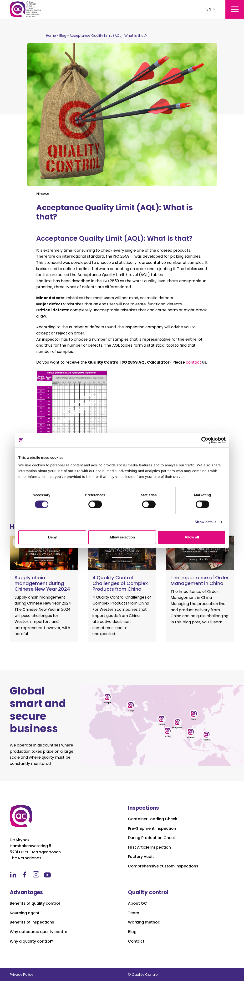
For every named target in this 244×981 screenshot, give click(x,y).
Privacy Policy (21, 974)
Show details (205, 522)
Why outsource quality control (39, 931)
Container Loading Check (152, 819)
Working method (144, 922)
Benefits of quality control (35, 903)
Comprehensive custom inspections (163, 866)
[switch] (95, 504)
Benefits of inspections (32, 922)
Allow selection (122, 537)
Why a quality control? (31, 941)
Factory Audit (141, 856)
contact (193, 362)
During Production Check (152, 837)
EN (208, 9)
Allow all (192, 537)
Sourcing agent (25, 913)
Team (133, 913)
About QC (137, 903)
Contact (136, 941)
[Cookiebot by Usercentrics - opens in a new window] (205, 440)
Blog (62, 35)
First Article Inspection (149, 847)
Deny (52, 537)
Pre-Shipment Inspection (152, 828)
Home (51, 35)
